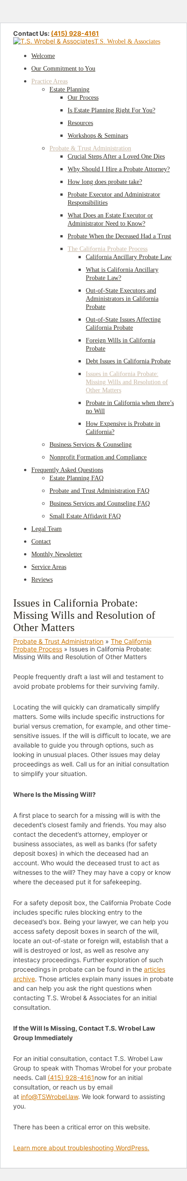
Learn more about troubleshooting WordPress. (81, 1148)
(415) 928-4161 (75, 33)
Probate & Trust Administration (58, 641)
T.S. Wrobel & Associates (127, 41)
